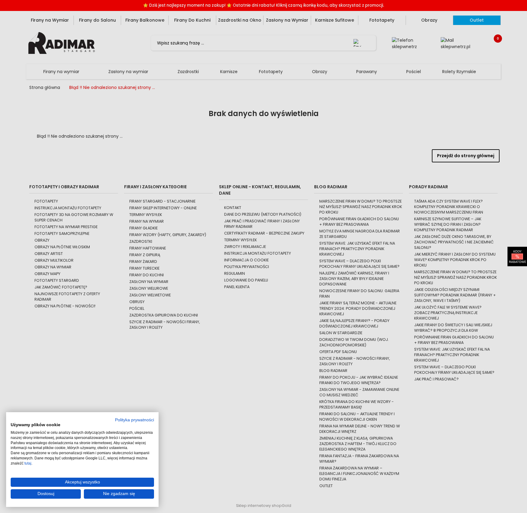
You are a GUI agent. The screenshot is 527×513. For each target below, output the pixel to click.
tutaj (27, 463)
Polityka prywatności (134, 420)
